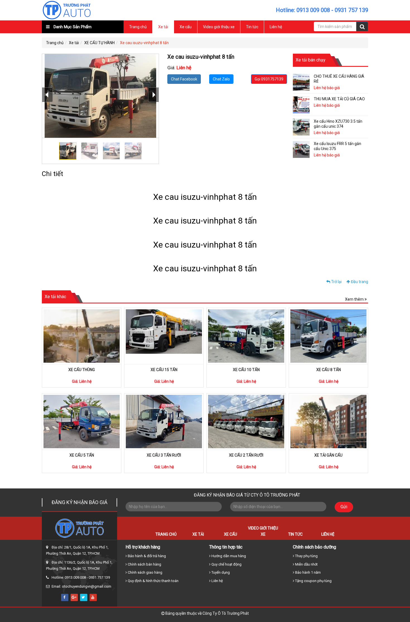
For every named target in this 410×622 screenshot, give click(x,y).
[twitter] (83, 597)
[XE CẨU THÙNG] (82, 336)
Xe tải (163, 27)
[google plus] (74, 597)
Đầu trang (359, 281)
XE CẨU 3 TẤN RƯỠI (164, 455)
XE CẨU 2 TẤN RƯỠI (246, 455)
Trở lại (336, 281)
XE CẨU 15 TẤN (164, 369)
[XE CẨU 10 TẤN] (246, 336)
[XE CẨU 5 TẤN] (82, 421)
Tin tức (252, 27)
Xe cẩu (186, 27)
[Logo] (66, 10)
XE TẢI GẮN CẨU (328, 455)
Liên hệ (276, 27)
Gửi (344, 506)
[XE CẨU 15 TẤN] (164, 336)
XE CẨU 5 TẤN (81, 455)
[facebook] (64, 597)
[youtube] (93, 597)
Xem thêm (355, 299)
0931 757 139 (351, 10)
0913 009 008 (313, 10)
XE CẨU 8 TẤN (328, 369)
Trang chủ (138, 27)
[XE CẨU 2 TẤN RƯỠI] (246, 421)
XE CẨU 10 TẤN (246, 369)
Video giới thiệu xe (219, 27)
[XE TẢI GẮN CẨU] (328, 421)
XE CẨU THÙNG (81, 369)
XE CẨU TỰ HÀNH (99, 43)
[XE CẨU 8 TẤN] (328, 336)
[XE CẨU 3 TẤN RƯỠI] (164, 421)
